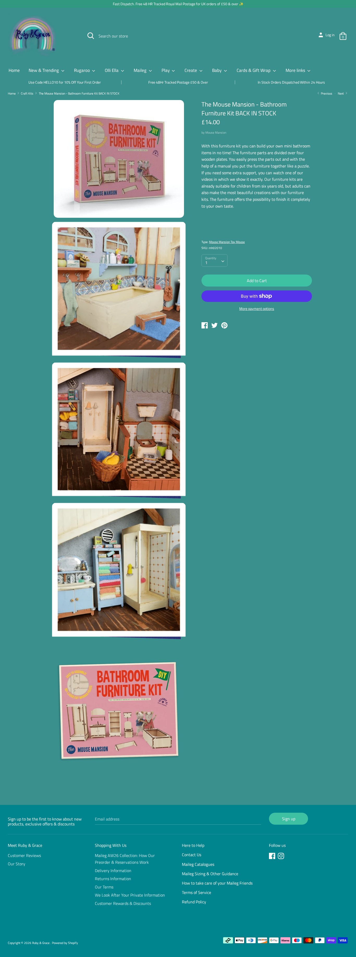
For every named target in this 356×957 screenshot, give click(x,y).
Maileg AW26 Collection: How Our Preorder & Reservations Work (125, 858)
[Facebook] (272, 857)
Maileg (141, 70)
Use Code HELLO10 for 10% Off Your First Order (64, 82)
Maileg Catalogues (198, 864)
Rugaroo (82, 70)
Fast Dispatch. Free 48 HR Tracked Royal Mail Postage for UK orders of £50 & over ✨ (178, 4)
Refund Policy (194, 902)
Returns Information (113, 878)
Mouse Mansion (215, 132)
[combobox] (214, 260)
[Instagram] (281, 857)
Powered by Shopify (65, 942)
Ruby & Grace (41, 942)
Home (14, 70)
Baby (217, 70)
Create (191, 70)
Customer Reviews (24, 855)
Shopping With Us (110, 845)
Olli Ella (112, 70)
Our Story (16, 864)
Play (166, 70)
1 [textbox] (206, 262)
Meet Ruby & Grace (25, 845)
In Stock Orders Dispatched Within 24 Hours (291, 82)
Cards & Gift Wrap (254, 70)
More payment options (256, 308)
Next (341, 93)
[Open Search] (90, 35)
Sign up (288, 819)
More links (296, 70)
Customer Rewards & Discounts (123, 903)
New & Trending (44, 70)
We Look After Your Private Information (130, 895)
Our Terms (104, 887)
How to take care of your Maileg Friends (217, 883)
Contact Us (191, 855)
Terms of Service (196, 892)
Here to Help (193, 845)
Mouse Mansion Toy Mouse (227, 241)
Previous (326, 93)
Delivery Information (113, 870)
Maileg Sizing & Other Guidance (210, 874)
